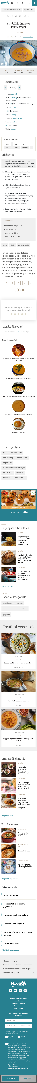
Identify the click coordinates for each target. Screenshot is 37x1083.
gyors (5, 245)
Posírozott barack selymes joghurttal (15, 905)
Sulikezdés (21, 568)
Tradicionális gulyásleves (23, 834)
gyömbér (13, 122)
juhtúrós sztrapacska (11, 10)
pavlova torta (16, 453)
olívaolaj (12, 107)
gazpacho (6, 615)
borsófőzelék (20, 478)
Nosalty (18, 705)
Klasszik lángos (24, 851)
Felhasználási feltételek (18, 999)
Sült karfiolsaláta (11, 943)
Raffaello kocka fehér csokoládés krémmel (25, 866)
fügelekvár (7, 463)
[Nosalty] (5, 2)
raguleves (19, 603)
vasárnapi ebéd (23, 245)
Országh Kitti (18, 32)
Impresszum (18, 1006)
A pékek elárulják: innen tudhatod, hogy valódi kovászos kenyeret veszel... (25, 559)
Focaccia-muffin (10, 895)
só (6, 125)
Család (20, 533)
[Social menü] (17, 3)
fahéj (14, 115)
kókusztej (13, 97)
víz (11, 104)
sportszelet (28, 10)
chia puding (8, 473)
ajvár (5, 453)
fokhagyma (17, 118)
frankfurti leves (8, 609)
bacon (13, 129)
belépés (19, 332)
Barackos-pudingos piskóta (15, 915)
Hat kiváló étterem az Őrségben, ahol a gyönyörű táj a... (24, 770)
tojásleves (7, 478)
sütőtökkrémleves (22, 16)
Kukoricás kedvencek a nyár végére (17, 969)
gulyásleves (22, 829)
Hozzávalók (10, 1078)
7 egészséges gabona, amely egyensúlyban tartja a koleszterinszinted (24, 541)
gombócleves (7, 603)
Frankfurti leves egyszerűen (18, 701)
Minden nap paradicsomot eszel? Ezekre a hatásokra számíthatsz (24, 575)
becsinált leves (22, 609)
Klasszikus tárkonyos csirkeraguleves (18, 663)
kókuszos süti (23, 860)
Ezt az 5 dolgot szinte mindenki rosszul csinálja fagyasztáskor (24, 785)
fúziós (12, 245)
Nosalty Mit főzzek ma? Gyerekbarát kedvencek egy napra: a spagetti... (24, 803)
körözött (19, 473)
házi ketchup (8, 458)
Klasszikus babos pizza (13, 923)
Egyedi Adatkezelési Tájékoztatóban (14, 1066)
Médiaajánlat (18, 1008)
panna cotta (22, 458)
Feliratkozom (25, 1026)
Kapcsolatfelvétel (18, 1003)
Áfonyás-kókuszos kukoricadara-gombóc (18, 933)
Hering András (18, 667)
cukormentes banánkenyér (14, 468)
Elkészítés (27, 1078)
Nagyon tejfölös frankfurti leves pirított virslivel (18, 740)
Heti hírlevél (24, 1037)
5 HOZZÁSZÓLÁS (28, 37)
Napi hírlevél (12, 1037)
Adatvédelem (18, 1001)
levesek (10, 16)
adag (14, 87)
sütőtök (14, 94)
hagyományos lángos (23, 846)
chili (7, 111)
